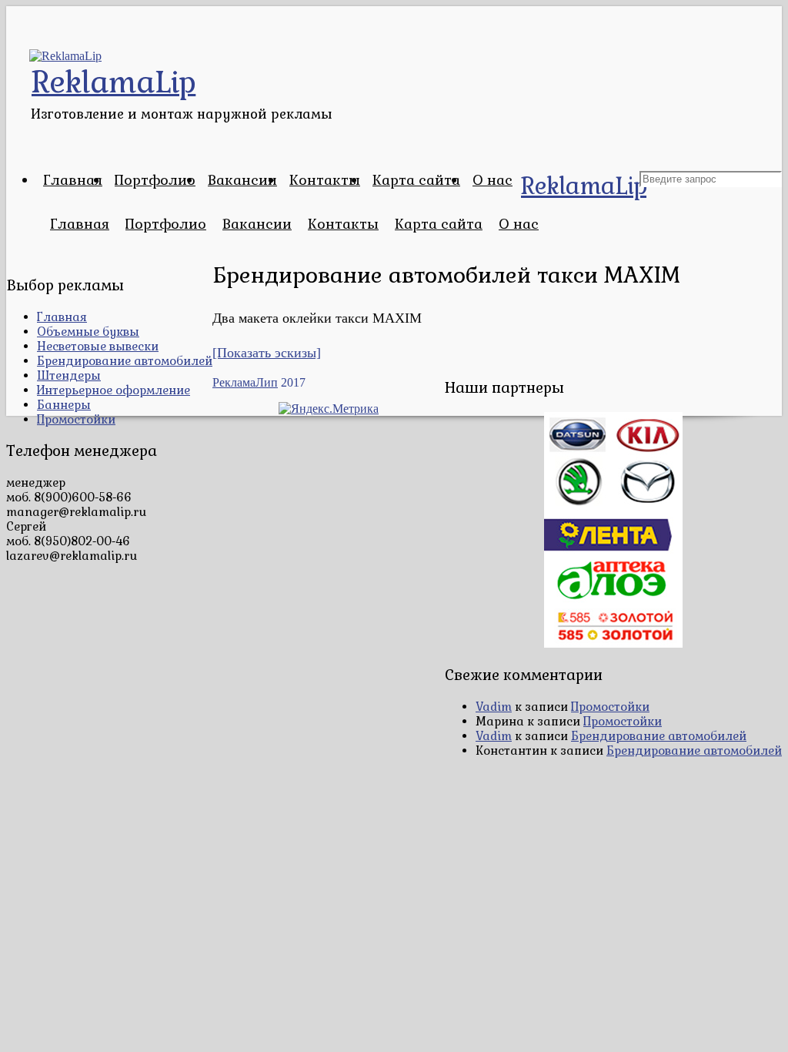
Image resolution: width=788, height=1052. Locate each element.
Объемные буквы (88, 331)
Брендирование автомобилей (124, 360)
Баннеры (64, 404)
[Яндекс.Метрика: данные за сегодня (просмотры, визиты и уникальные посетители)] (329, 409)
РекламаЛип (245, 382)
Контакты (324, 180)
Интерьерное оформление (113, 390)
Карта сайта (416, 180)
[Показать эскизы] (266, 352)
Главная (72, 180)
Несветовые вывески (98, 346)
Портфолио (155, 180)
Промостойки (76, 419)
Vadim (494, 706)
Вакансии (242, 180)
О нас (492, 180)
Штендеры (69, 375)
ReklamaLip (583, 186)
